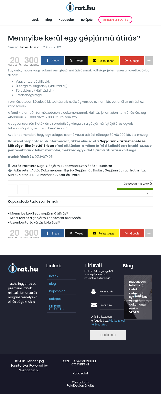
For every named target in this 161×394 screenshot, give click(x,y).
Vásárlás (63, 175)
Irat (125, 170)
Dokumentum (51, 170)
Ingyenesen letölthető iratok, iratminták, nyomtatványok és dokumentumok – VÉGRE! (138, 297)
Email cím (106, 305)
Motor (23, 175)
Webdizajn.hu (29, 370)
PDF (33, 175)
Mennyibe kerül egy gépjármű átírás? (39, 213)
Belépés (87, 20)
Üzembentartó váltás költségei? (35, 222)
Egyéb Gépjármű (77, 170)
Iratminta (137, 170)
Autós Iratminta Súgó (28, 166)
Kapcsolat (66, 20)
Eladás (97, 170)
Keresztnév (106, 291)
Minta (12, 175)
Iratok (34, 20)
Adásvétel (21, 170)
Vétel (76, 175)
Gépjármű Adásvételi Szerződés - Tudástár (79, 166)
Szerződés (46, 175)
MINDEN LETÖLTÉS (115, 20)
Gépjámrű (112, 170)
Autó (35, 170)
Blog (48, 20)
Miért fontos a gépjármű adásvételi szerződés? (46, 218)
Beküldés (108, 335)
